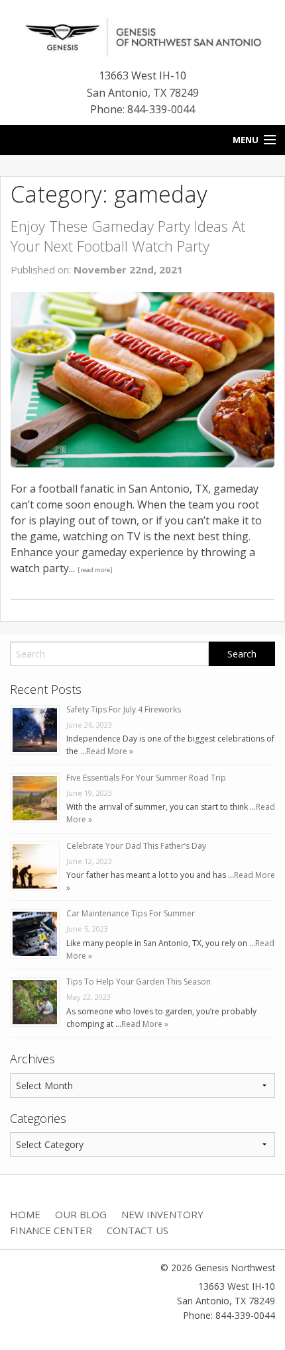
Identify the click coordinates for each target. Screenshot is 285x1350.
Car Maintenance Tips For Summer (130, 913)
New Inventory (162, 1214)
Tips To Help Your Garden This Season (138, 981)
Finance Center (51, 1230)
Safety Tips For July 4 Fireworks (123, 709)
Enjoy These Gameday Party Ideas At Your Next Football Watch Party (128, 236)
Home (25, 1214)
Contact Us (137, 1230)
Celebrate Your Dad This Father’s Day (136, 845)
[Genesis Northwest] (142, 35)
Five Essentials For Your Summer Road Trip (146, 777)
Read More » (109, 751)
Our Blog (81, 1214)
